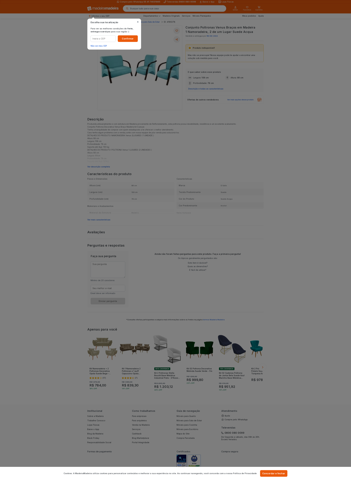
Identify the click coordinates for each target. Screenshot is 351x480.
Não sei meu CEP (99, 46)
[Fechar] (137, 22)
